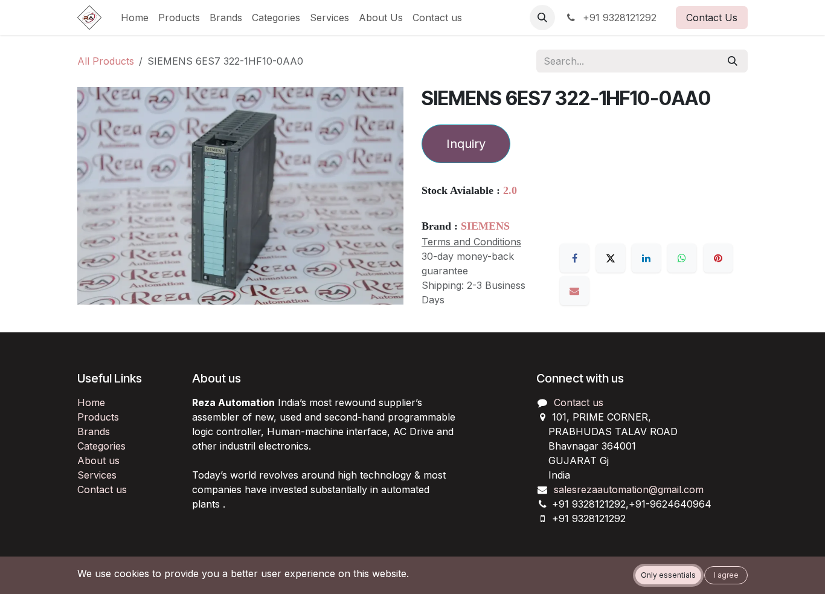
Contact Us (711, 17)
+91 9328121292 (618, 17)
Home (91, 402)
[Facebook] (574, 258)
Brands (93, 431)
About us (98, 460)
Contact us (102, 489)
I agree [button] (726, 574)
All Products (105, 61)
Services (97, 475)
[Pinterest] (718, 258)
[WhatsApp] (681, 258)
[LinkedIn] (646, 258)
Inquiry (466, 144)
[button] (542, 17)
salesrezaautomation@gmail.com (629, 489)
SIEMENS (485, 226)
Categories (101, 446)
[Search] (732, 61)
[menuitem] (134, 17)
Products (98, 417)
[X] (610, 258)
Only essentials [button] (668, 574)
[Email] (574, 290)
